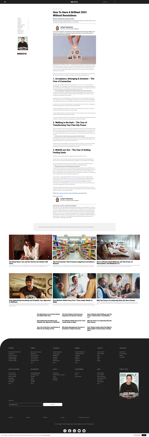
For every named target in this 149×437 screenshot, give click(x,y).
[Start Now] (30, 267)
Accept (144, 435)
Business (19, 18)
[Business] (28, 18)
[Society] (28, 29)
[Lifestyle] (28, 23)
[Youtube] (24, 54)
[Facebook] (20, 54)
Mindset (19, 22)
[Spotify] (26, 54)
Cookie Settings (137, 435)
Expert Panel (20, 33)
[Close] (147, 435)
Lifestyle (19, 23)
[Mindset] (28, 22)
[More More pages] (33, 362)
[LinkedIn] (22, 54)
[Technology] (28, 27)
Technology (20, 27)
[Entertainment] (28, 30)
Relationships (20, 26)
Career (19, 19)
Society (19, 29)
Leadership (20, 20)
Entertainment (20, 30)
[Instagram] (18, 54)
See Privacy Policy (46, 435)
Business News (21, 31)
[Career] (28, 19)
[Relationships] (28, 26)
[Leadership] (28, 21)
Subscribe (105, 1)
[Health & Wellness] (28, 25)
